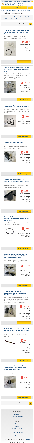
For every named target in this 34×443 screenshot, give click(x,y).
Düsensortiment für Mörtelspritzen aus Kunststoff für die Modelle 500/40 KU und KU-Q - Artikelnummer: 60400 (16, 255)
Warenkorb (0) (22, 3)
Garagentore (11, 8)
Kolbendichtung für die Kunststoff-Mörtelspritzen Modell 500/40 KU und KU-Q (16, 106)
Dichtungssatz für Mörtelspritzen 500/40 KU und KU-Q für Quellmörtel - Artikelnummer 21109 (17, 69)
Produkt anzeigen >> (24, 62)
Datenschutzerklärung (17, 433)
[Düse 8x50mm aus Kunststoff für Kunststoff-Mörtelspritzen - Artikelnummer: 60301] (10, 195)
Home (2, 10)
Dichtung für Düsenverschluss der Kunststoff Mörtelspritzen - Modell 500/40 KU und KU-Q (16, 218)
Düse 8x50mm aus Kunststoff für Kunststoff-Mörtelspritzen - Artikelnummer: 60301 (16, 181)
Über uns (17, 424)
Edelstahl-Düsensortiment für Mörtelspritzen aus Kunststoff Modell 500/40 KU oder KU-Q (15, 293)
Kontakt (17, 426)
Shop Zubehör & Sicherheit (12, 10)
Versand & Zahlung (17, 428)
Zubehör (18, 8)
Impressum (17, 435)
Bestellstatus (17, 414)
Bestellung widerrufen (17, 416)
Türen (5, 8)
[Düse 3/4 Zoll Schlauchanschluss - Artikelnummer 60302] (10, 156)
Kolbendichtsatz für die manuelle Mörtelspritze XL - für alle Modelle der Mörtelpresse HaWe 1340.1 (15, 367)
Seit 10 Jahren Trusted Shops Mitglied (11, 1)
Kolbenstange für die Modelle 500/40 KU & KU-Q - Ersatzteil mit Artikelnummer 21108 (16, 329)
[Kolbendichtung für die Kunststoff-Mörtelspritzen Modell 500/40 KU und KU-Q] (10, 121)
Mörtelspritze (6, 12)
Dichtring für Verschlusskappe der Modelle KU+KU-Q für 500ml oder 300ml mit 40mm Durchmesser (16, 32)
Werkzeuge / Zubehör (26, 10)
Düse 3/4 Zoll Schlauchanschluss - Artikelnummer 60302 (14, 143)
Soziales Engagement (26, 1)
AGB (17, 430)
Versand (28, 439)
